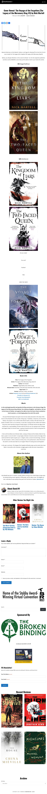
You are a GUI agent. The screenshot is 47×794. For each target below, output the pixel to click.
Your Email (5, 679)
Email (3, 566)
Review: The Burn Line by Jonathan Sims (22, 527)
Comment (4, 547)
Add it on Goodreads (23, 399)
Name (3, 559)
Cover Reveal (15, 484)
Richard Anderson (30, 393)
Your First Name (6, 674)
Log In (33, 791)
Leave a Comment (30, 15)
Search (2, 607)
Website (3, 572)
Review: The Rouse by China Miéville (38, 526)
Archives (3, 781)
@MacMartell (40, 479)
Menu (44, 2)
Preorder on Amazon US (23, 395)
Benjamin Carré (17, 393)
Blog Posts (9, 484)
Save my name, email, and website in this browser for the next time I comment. (22, 578)
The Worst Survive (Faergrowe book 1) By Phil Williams (9, 527)
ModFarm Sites (28, 791)
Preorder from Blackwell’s (23, 397)
